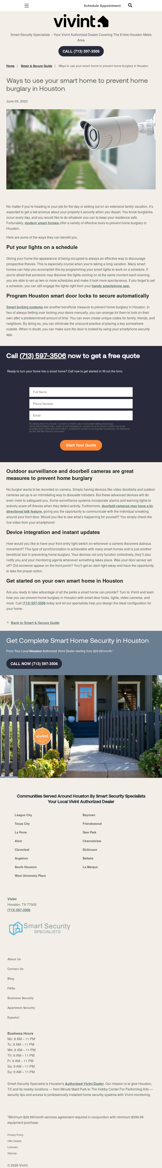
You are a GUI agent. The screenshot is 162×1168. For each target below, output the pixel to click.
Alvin (18, 841)
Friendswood (92, 823)
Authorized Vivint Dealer (84, 1083)
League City (23, 815)
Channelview (92, 841)
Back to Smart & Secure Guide (35, 622)
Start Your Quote (81, 445)
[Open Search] (130, 5)
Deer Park (89, 832)
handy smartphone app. (111, 285)
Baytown (89, 815)
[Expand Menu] (45, 29)
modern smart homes (42, 222)
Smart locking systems (24, 307)
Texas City (22, 823)
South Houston (26, 867)
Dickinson (90, 849)
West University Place (30, 875)
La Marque (90, 867)
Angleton (21, 858)
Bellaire (88, 858)
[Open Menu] (26, 5)
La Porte (21, 832)
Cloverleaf (22, 849)
